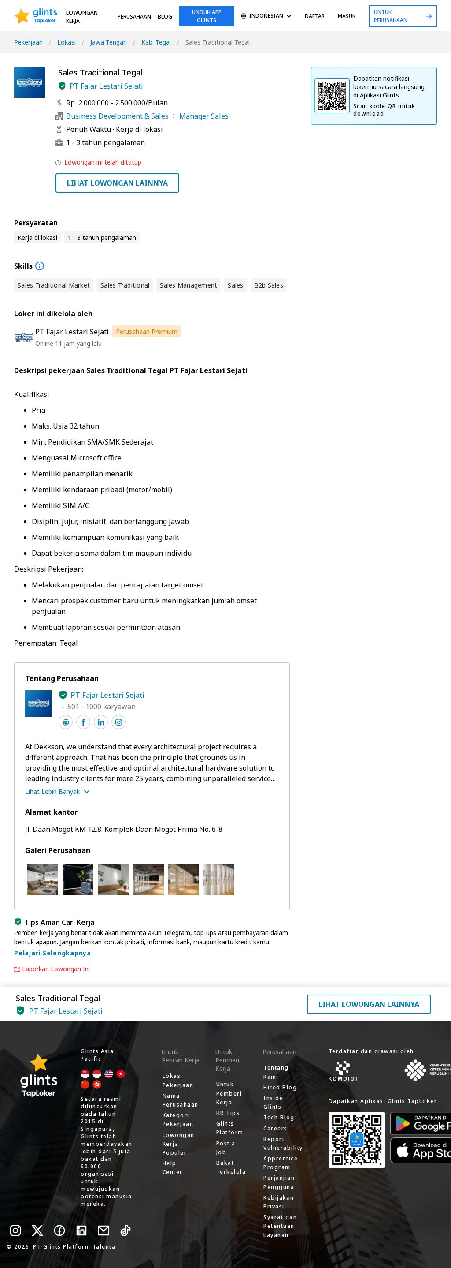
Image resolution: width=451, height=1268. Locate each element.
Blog (165, 16)
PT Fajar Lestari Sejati (106, 86)
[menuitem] (266, 16)
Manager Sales (204, 116)
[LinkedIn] (81, 1230)
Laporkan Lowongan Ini (56, 969)
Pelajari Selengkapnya (52, 953)
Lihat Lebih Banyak (52, 791)
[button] (62, 86)
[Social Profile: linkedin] (100, 722)
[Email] (103, 1230)
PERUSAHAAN (134, 16)
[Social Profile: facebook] (83, 722)
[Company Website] (65, 722)
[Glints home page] (35, 16)
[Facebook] (59, 1230)
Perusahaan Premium (146, 331)
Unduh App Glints (207, 16)
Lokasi (66, 42)
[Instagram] (15, 1230)
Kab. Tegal (156, 42)
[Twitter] (37, 1230)
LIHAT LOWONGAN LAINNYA (117, 183)
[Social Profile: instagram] (118, 722)
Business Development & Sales (117, 116)
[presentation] (35, 16)
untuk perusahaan (390, 16)
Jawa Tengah (108, 42)
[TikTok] (125, 1230)
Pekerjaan (28, 42)
